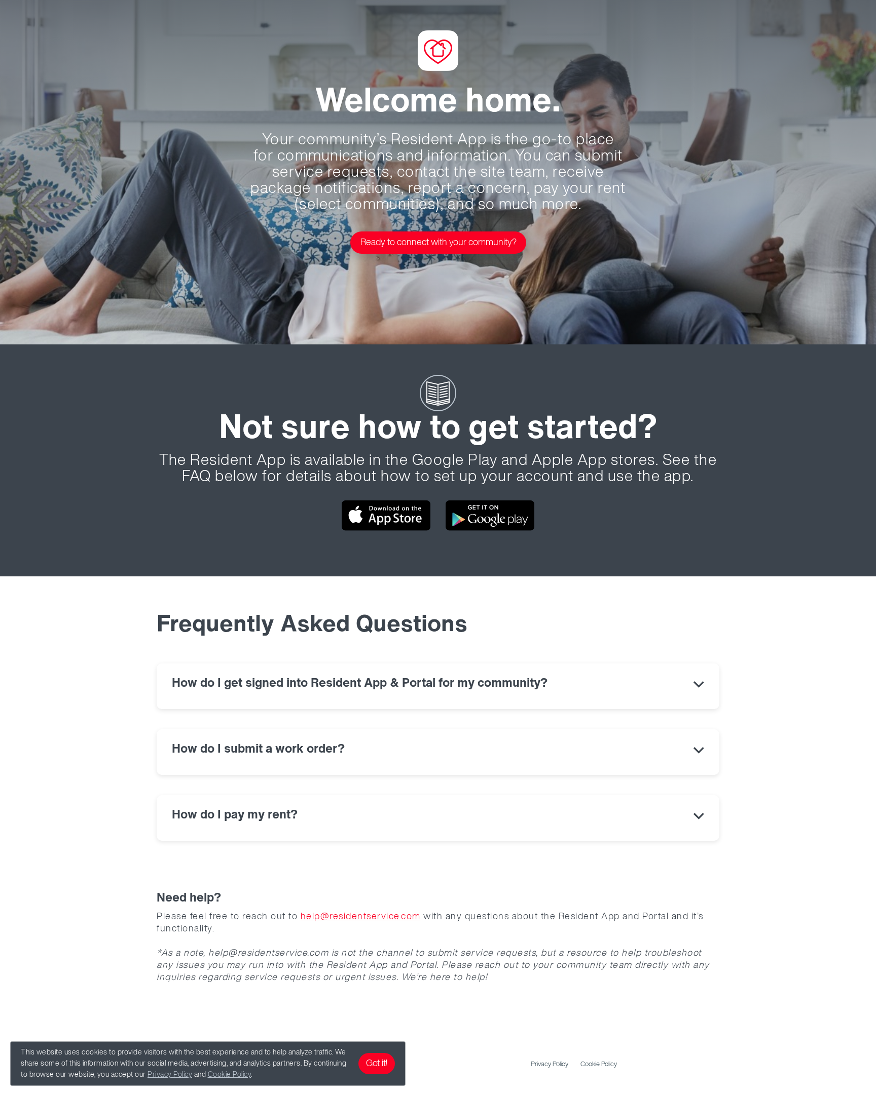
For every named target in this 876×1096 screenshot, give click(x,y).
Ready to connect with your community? (438, 242)
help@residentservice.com (361, 916)
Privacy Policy (170, 1074)
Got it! (376, 1063)
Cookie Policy (229, 1074)
